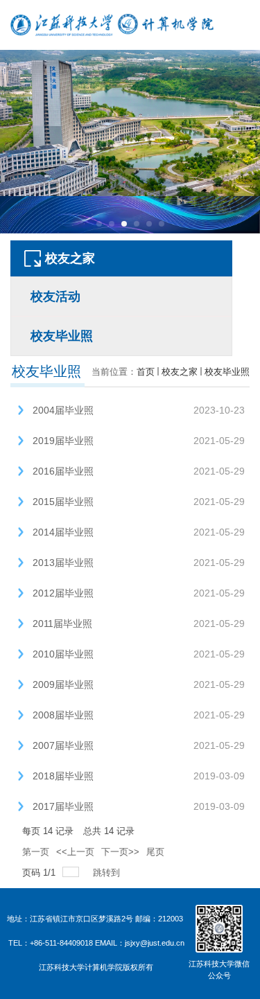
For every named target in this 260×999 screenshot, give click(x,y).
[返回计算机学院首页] (112, 25)
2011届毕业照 (62, 623)
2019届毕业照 (63, 440)
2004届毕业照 (63, 410)
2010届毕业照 (63, 654)
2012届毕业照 (63, 593)
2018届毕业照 (63, 775)
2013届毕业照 (63, 562)
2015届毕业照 (63, 501)
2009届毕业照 (63, 684)
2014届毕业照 (63, 532)
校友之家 (180, 371)
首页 (146, 371)
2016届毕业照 (63, 471)
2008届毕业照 (63, 714)
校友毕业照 (227, 371)
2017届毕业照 (63, 806)
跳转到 (108, 872)
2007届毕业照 (63, 745)
